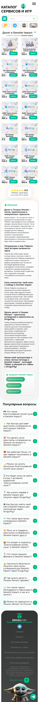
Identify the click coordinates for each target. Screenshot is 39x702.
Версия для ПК (13, 391)
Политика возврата (19, 663)
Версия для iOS (14, 385)
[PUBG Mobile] (24, 25)
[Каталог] (4, 18)
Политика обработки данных (19, 657)
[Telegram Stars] (15, 25)
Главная (9, 35)
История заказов (19, 642)
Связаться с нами (19, 647)
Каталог (17, 35)
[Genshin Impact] (33, 25)
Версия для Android (15, 379)
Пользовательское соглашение (19, 652)
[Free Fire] (5, 25)
